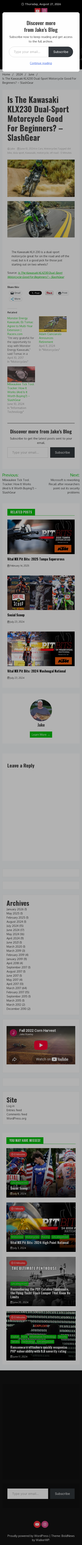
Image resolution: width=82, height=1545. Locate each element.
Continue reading (41, 63)
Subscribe (60, 52)
